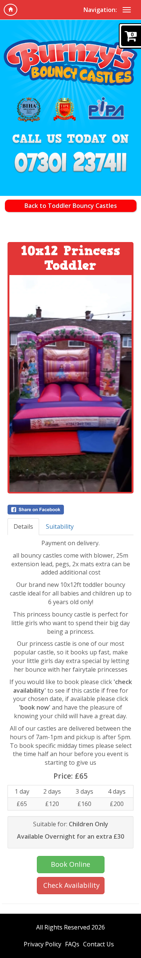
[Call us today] (70, 164)
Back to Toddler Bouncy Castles (70, 206)
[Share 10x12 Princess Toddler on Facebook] (70, 509)
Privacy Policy (42, 944)
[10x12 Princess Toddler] (70, 383)
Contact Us (98, 944)
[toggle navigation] (126, 9)
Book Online (70, 864)
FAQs (72, 944)
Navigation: (100, 10)
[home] (10, 10)
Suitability (60, 526)
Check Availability (71, 885)
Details (23, 526)
